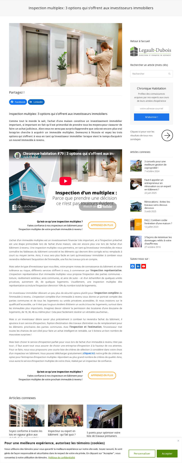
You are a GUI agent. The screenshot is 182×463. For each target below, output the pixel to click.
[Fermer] (178, 441)
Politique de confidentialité (61, 457)
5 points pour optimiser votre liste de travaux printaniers (103, 434)
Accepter (167, 453)
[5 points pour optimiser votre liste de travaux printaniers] (104, 416)
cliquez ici (89, 353)
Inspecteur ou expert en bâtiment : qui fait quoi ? (62, 432)
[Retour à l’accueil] (151, 55)
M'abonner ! (151, 117)
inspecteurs (57, 225)
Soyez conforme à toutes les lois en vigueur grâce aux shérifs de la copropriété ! (25, 434)
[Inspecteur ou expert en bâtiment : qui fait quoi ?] (65, 415)
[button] (18, 102)
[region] (91, 450)
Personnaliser (142, 453)
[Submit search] (169, 74)
